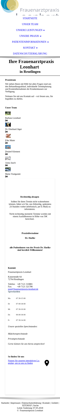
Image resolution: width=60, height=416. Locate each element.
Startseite (30, 18)
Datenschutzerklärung (30, 53)
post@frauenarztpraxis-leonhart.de (23, 289)
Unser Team (30, 24)
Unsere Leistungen (29, 30)
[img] (30, 7)
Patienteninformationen (29, 41)
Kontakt (29, 47)
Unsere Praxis (29, 35)
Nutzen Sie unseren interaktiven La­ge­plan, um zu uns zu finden (24, 361)
